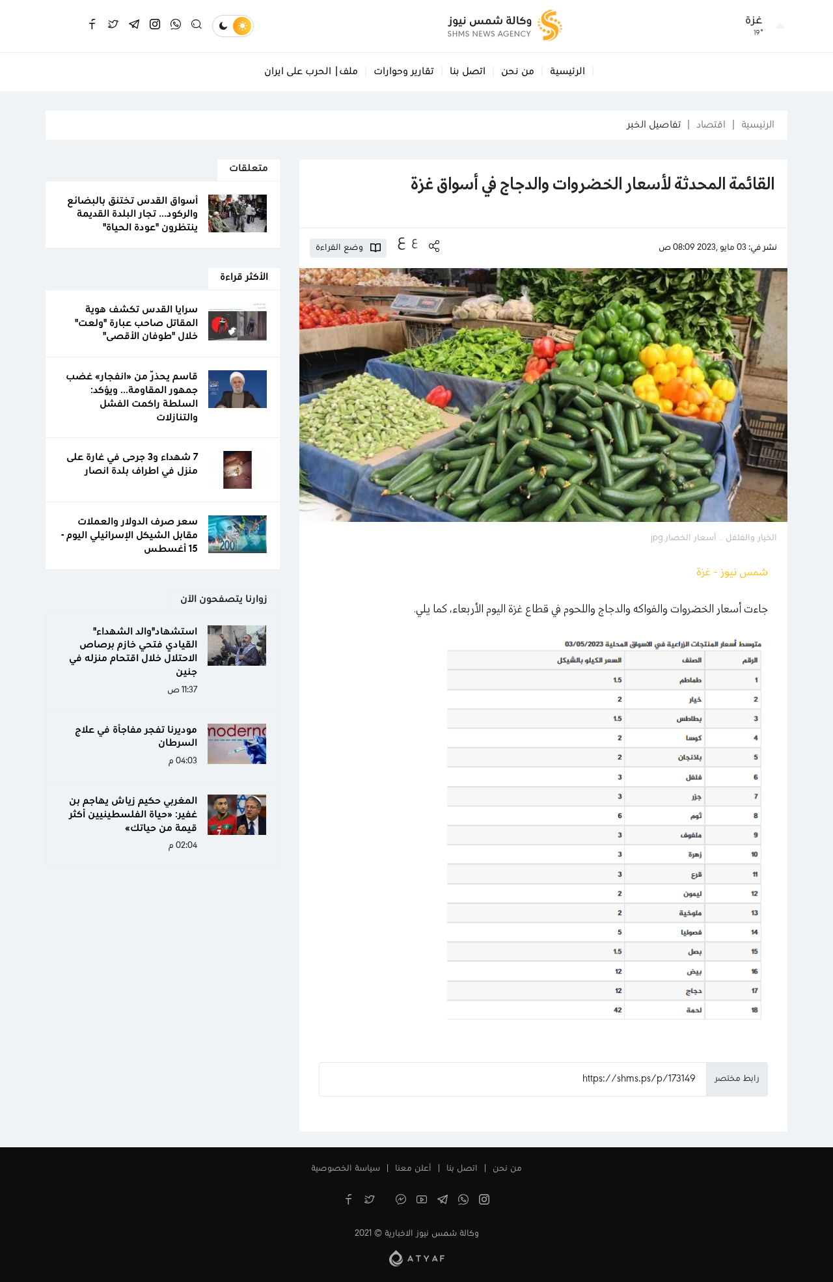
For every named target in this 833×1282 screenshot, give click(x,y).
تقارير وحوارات (404, 71)
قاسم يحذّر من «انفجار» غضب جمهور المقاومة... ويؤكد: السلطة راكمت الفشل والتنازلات (132, 397)
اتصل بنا (467, 71)
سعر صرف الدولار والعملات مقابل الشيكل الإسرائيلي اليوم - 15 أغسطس (129, 535)
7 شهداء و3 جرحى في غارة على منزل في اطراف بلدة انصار (132, 464)
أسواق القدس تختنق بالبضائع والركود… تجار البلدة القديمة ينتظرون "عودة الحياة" (132, 215)
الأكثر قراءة (244, 277)
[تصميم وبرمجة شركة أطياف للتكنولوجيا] (416, 1258)
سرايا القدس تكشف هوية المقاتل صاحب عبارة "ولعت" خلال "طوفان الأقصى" (136, 323)
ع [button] (414, 241)
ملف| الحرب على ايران (311, 71)
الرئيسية (567, 71)
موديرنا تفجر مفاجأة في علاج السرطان (136, 737)
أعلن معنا (413, 1168)
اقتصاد (711, 125)
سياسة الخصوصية (345, 1168)
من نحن (517, 71)
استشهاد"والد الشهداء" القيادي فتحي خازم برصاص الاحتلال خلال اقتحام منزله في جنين (133, 652)
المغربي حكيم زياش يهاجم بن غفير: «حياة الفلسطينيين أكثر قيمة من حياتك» (133, 815)
